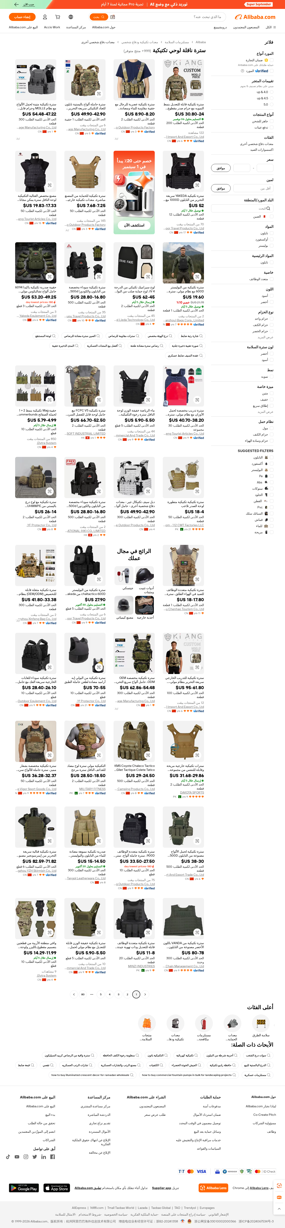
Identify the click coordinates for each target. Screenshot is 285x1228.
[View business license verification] (183, 1221)
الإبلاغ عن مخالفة (99, 1152)
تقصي (46, 1065)
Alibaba (201, 42)
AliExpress (79, 1208)
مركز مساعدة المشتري (95, 1106)
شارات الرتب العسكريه (75, 1065)
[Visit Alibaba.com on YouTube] (17, 1156)
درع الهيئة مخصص (158, 336)
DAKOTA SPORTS (192, 792)
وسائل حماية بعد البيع (207, 1131)
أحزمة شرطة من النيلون (219, 1055)
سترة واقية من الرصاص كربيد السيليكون (67, 1055)
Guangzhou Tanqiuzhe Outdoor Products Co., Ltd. (134, 525)
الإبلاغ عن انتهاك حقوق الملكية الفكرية (91, 1142)
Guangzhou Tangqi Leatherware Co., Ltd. (85, 878)
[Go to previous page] (145, 994)
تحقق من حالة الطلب (41, 1123)
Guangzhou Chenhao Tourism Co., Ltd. (183, 609)
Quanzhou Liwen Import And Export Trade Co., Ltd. (183, 874)
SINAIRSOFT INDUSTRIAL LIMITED (85, 433)
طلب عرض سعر (155, 1114)
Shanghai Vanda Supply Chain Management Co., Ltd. (183, 966)
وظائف (271, 1131)
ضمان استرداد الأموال (207, 1114)
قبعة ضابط (24, 1065)
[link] (279, 1185)
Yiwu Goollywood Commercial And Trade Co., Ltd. (134, 435)
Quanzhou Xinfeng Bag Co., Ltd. (35, 619)
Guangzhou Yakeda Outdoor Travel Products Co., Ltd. (183, 228)
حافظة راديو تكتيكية (220, 1065)
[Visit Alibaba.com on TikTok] (8, 1156)
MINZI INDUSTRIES (141, 966)
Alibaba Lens (259, 1188)
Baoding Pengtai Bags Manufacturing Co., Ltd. (85, 129)
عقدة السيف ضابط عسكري (183, 355)
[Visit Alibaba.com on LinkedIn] (43, 1156)
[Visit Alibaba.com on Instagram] (25, 1156)
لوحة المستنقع (43, 336)
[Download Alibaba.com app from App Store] (56, 1187)
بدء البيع (50, 1114)
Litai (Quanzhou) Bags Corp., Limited (183, 320)
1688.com (97, 1208)
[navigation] (242, 518)
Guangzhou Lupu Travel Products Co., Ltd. (85, 316)
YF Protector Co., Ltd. (41, 525)
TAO (177, 1208)
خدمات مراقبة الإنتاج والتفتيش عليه (198, 1140)
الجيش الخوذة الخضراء (184, 1065)
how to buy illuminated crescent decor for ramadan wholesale (90, 1075)
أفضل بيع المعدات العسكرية (102, 345)
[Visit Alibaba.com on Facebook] (52, 1156)
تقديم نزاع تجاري (99, 1123)
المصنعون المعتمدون (152, 1106)
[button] (112, 17)
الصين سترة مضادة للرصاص (80, 336)
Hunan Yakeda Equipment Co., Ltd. (35, 316)
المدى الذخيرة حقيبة (63, 345)
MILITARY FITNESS (92, 789)
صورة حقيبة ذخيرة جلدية (185, 345)
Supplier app (161, 1188)
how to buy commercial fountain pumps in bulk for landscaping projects (187, 1075)
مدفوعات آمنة (212, 1106)
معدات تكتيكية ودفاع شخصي (139, 42)
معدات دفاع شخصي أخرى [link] (98, 42)
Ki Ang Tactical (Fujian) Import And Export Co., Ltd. (183, 136)
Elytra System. (46, 443)
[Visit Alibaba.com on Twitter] (34, 1156)
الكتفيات (154, 1065)
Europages (207, 1208)
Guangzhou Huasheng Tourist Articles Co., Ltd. (35, 219)
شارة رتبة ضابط (189, 336)
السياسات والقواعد (209, 1148)
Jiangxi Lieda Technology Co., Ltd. (134, 320)
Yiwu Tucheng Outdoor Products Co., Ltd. (134, 884)
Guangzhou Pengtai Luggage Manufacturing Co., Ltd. (35, 127)
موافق (221, 168)
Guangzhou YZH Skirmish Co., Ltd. (35, 870)
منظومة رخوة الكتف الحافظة (119, 1055)
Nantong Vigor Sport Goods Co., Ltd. (35, 789)
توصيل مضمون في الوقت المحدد (200, 1123)
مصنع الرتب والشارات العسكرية (118, 1065)
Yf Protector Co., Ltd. (91, 701)
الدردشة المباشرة (99, 1114)
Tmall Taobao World (120, 1208)
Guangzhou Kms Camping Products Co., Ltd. (134, 789)
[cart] (57, 17)
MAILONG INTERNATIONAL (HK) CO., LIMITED (85, 531)
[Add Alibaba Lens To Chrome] (213, 1187)
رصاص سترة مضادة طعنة (144, 345)
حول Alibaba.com (263, 1097)
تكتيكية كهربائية (184, 1055)
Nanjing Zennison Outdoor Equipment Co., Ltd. (35, 701)
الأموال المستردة (99, 1131)
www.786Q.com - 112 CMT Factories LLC (183, 525)
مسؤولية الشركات (264, 1123)
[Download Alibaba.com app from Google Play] (24, 1187)
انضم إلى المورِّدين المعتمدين (36, 1131)
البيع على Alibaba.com (40, 1106)
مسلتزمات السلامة (177, 42)
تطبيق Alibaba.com (88, 1188)
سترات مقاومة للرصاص (121, 336)
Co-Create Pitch (264, 1114)
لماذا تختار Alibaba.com (261, 1106)
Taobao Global (161, 1208)
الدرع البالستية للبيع (255, 1065)
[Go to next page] (74, 994)
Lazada (142, 1208)
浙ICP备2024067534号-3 (256, 1221)
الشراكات (49, 1140)
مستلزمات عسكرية (255, 1075)
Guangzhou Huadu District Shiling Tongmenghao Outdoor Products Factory (134, 127)
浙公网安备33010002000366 (215, 1221)
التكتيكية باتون (155, 1055)
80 (83, 994)
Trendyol (190, 1208)
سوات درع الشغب (256, 1055)
